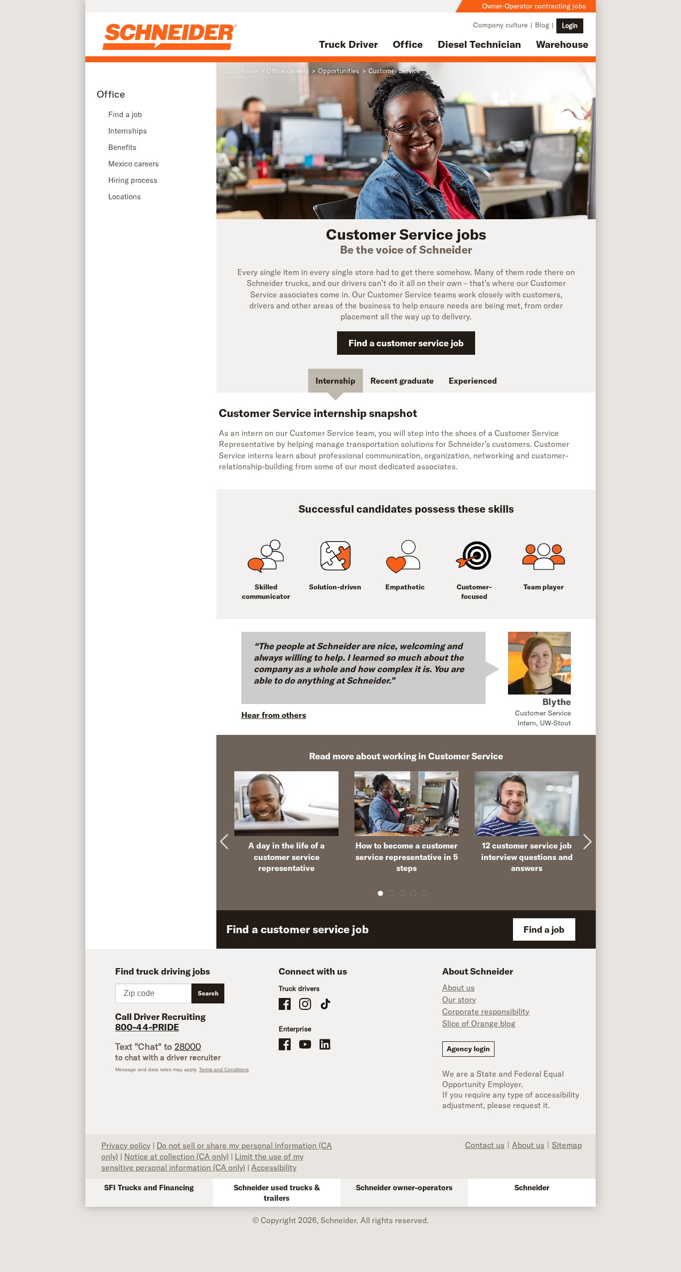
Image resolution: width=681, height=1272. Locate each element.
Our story (459, 999)
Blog (542, 24)
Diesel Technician (479, 44)
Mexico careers (133, 163)
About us (458, 987)
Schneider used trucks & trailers (277, 1193)
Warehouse (562, 44)
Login (570, 25)
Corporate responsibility (485, 1011)
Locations (124, 196)
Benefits (122, 147)
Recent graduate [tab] (402, 381)
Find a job (125, 114)
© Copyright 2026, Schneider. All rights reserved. (340, 1220)
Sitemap (567, 1145)
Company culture (500, 24)
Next (587, 833)
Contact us (485, 1145)
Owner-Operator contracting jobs (534, 5)
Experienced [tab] (473, 381)
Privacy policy (126, 1145)
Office (408, 44)
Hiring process (133, 180)
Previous (228, 833)
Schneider (531, 1187)
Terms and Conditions (224, 1069)
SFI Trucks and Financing (149, 1187)
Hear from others (273, 715)
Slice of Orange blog (478, 1023)
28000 (187, 1046)
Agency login (468, 1048)
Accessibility (274, 1167)
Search (208, 993)
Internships (127, 131)
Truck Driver (348, 44)
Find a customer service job (406, 343)
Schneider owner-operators (404, 1187)
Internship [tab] (335, 381)
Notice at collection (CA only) (176, 1156)
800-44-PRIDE (147, 1027)
